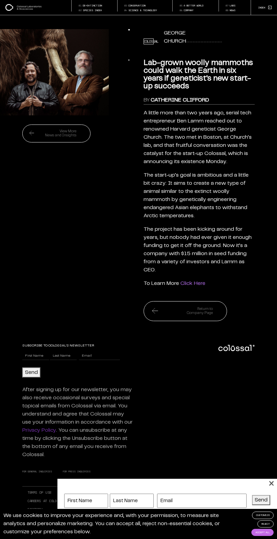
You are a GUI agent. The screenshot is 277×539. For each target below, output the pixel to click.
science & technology (140, 10)
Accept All (262, 532)
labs (230, 5)
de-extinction (90, 5)
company (187, 10)
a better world (191, 5)
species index (90, 10)
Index (264, 7)
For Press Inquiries (77, 471)
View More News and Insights (60, 133)
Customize (263, 515)
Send (31, 372)
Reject (265, 524)
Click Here (192, 283)
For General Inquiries (37, 471)
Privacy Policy (39, 430)
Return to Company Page (199, 311)
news (230, 10)
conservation (135, 5)
